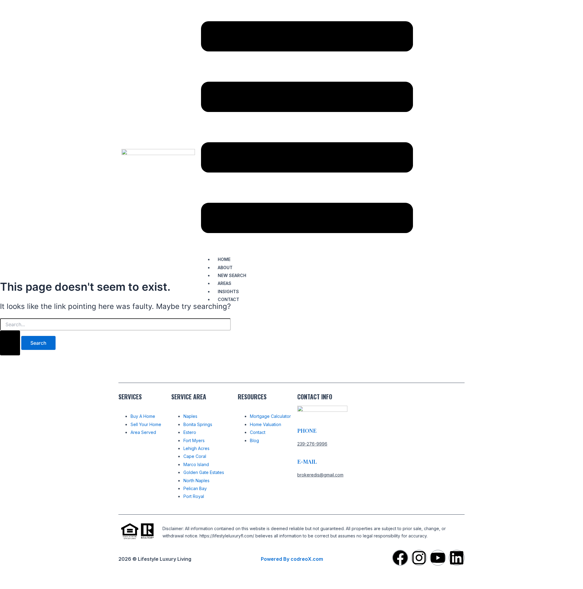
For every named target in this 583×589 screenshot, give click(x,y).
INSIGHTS (228, 291)
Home (224, 259)
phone (306, 430)
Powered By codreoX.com (292, 559)
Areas (224, 283)
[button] (307, 128)
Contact (228, 299)
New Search (232, 275)
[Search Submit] (10, 342)
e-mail (307, 461)
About (225, 267)
